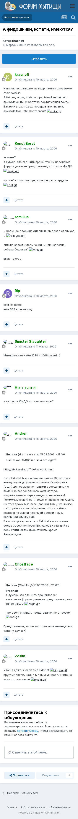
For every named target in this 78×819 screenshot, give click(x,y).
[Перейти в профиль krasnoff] (7, 77)
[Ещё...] (70, 77)
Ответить (39, 59)
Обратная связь (33, 807)
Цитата (18, 126)
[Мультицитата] (6, 126)
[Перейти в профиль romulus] (7, 219)
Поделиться (20, 775)
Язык (11, 807)
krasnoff (18, 40)
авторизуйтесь (27, 730)
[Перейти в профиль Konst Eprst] (7, 146)
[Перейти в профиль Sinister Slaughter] (7, 344)
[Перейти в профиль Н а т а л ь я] (7, 390)
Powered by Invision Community (39, 812)
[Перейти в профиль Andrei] (7, 436)
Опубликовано (36, 79)
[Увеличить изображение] (54, 111)
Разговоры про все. (41, 45)
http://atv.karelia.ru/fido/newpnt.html (27, 469)
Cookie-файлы (60, 807)
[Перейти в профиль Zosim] (7, 659)
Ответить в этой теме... (29, 752)
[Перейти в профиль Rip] (7, 293)
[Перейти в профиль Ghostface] (7, 566)
